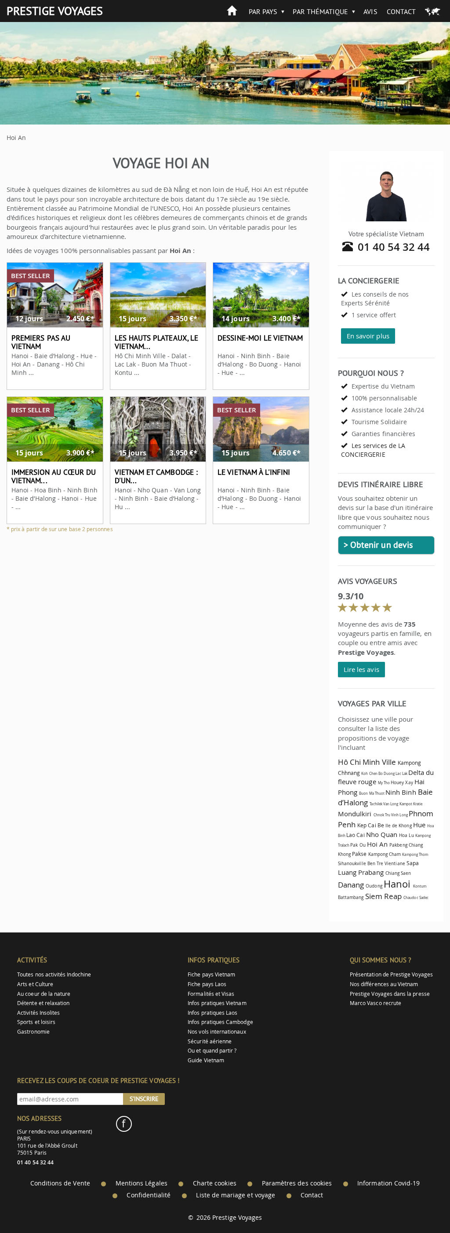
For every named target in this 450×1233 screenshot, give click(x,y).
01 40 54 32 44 (394, 247)
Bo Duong (386, 773)
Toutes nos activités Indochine (54, 974)
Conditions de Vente (60, 1183)
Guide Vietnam (206, 1060)
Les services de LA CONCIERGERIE (373, 450)
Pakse (359, 854)
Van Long (390, 804)
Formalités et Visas (211, 994)
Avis (370, 11)
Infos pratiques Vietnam (217, 1003)
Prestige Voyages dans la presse (390, 994)
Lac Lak (402, 773)
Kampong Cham (384, 854)
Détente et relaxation (43, 1003)
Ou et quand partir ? (212, 1050)
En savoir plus (368, 335)
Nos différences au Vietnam (384, 984)
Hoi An (377, 844)
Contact (401, 11)
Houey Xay (402, 782)
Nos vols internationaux (217, 1031)
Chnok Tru (382, 815)
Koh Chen (369, 773)
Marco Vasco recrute (375, 1003)
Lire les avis (361, 669)
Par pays (263, 11)
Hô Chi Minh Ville (367, 762)
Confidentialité (149, 1195)
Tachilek (376, 804)
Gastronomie (33, 1031)
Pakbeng (398, 845)
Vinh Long (399, 815)
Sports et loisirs (36, 1022)
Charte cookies (214, 1183)
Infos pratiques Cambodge (220, 1022)
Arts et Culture (35, 984)
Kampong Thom (415, 854)
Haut (419, 1204)
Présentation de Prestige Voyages (391, 974)
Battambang (351, 897)
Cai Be (376, 825)
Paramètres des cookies (297, 1183)
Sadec (423, 897)
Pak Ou (357, 845)
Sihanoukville (352, 863)
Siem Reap (383, 896)
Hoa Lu (406, 835)
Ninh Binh (400, 792)
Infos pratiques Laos (212, 1012)
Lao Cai (355, 835)
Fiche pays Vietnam (211, 974)
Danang (351, 885)
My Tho (384, 783)
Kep (362, 825)
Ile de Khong (398, 825)
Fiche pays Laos (207, 984)
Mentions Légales (141, 1183)
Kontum (419, 886)
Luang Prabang (361, 872)
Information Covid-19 (388, 1183)
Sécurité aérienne (210, 1041)
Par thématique (320, 11)
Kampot (405, 804)
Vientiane (395, 863)
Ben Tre (375, 863)
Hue (419, 824)
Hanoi (397, 883)
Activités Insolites (38, 1012)
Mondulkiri (355, 813)
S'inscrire (144, 1099)
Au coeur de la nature (43, 994)
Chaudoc (410, 897)
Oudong (374, 886)
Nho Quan (381, 834)
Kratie (417, 804)
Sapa (412, 863)
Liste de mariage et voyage (235, 1195)
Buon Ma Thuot (372, 793)
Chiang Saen (398, 873)
